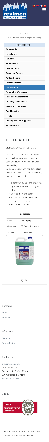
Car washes (11, 87)
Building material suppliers (18, 121)
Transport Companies (16, 106)
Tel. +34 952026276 (11, 378)
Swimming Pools (13, 73)
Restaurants (11, 125)
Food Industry (12, 111)
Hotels (9, 116)
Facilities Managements (17, 97)
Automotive (11, 63)
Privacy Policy (8, 343)
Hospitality (11, 54)
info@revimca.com (11, 364)
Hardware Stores (13, 83)
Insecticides (11, 68)
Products (6, 317)
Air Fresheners (13, 78)
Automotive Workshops (16, 92)
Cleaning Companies (15, 101)
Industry (9, 59)
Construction (12, 49)
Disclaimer (6, 338)
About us (6, 312)
